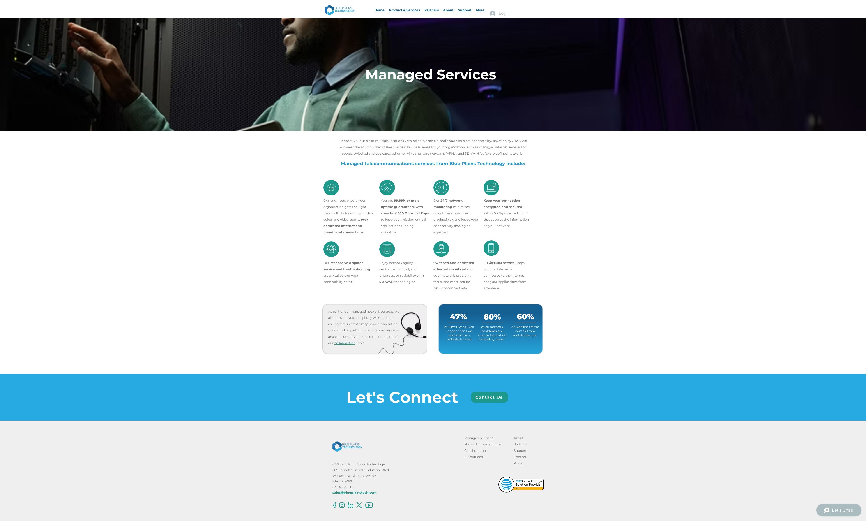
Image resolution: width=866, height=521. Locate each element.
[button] (404, 10)
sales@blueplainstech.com (354, 493)
